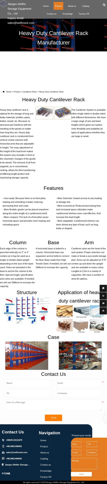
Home (8, 92)
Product (17, 92)
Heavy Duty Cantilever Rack (51, 92)
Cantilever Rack (30, 92)
